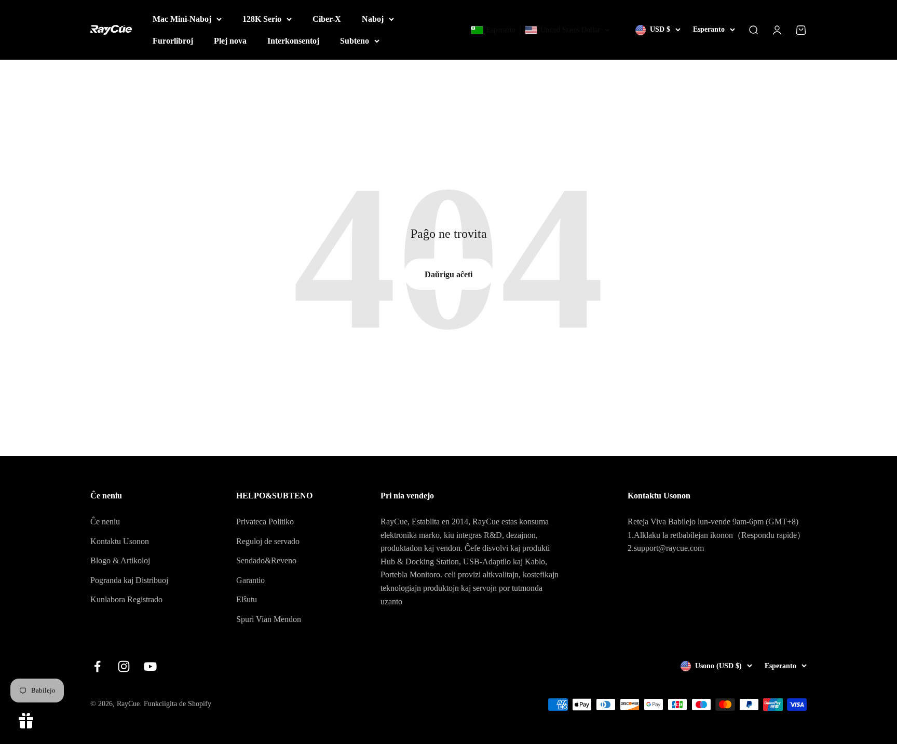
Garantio (250, 580)
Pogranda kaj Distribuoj (129, 580)
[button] (541, 30)
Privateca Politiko (265, 521)
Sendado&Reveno (266, 560)
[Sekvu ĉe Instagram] (124, 666)
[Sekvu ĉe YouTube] (150, 666)
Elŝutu (246, 599)
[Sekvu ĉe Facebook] (97, 666)
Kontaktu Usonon (119, 541)
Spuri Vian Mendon (268, 619)
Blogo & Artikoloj (120, 560)
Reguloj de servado (268, 541)
